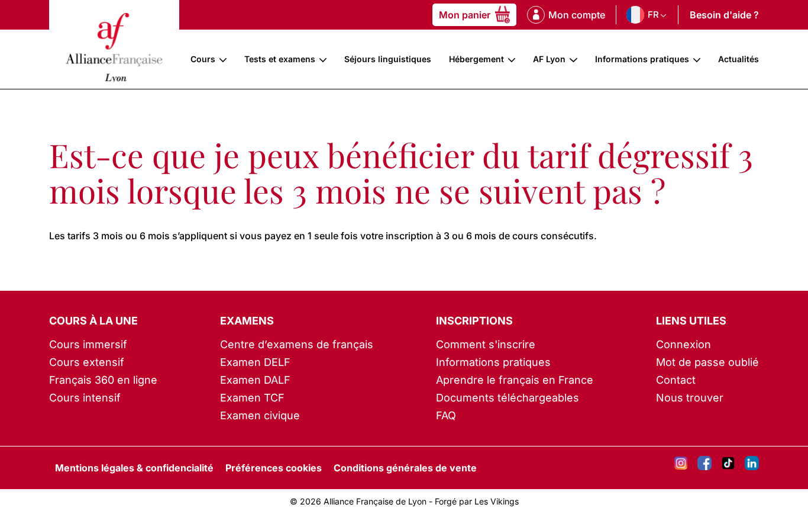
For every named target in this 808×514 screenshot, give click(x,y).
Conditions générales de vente (405, 468)
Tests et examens (279, 59)
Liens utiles (691, 320)
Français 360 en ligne (103, 380)
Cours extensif (86, 362)
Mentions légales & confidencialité (134, 468)
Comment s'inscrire (485, 344)
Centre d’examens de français (296, 344)
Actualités (738, 59)
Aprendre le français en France (514, 380)
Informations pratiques (642, 59)
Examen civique (260, 415)
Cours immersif (88, 344)
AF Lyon (549, 59)
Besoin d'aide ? (724, 15)
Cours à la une (93, 320)
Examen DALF (255, 380)
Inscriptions (474, 320)
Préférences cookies (273, 468)
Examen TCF (252, 397)
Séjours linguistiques (387, 59)
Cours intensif (85, 397)
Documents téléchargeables (507, 397)
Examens (247, 320)
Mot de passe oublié (707, 362)
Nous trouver (689, 397)
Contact (676, 380)
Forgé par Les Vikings (477, 501)
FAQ (446, 415)
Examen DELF (255, 362)
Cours (202, 59)
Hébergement (476, 59)
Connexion (683, 344)
